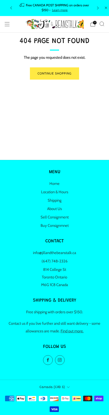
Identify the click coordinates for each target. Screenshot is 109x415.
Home (54, 183)
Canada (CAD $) (52, 387)
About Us (54, 208)
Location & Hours (54, 192)
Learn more (60, 10)
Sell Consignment (55, 217)
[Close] (106, 8)
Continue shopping (54, 73)
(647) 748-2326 (55, 261)
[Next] (98, 8)
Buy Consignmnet (55, 225)
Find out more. (72, 331)
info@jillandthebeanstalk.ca (54, 252)
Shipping (54, 200)
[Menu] (7, 24)
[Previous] (11, 8)
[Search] (101, 23)
